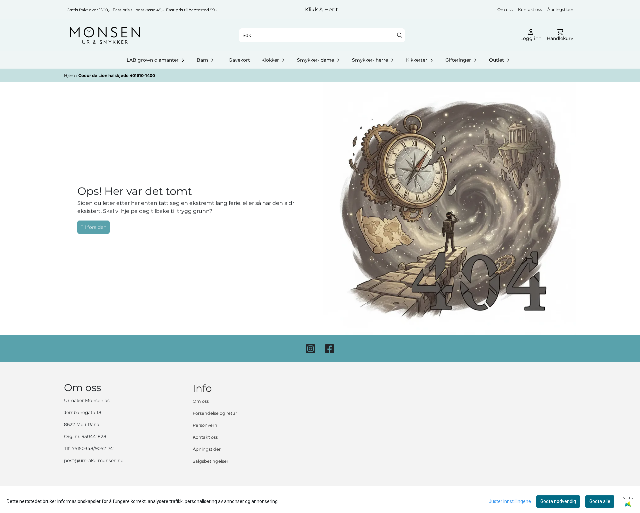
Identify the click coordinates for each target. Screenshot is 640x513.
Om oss (505, 9)
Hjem (70, 75)
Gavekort (239, 60)
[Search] (400, 35)
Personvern (205, 425)
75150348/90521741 (93, 448)
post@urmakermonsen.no (94, 460)
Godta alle (599, 501)
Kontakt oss (530, 9)
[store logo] (105, 35)
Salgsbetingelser (210, 461)
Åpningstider (560, 9)
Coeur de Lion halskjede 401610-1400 (116, 75)
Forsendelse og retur (215, 413)
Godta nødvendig (558, 501)
